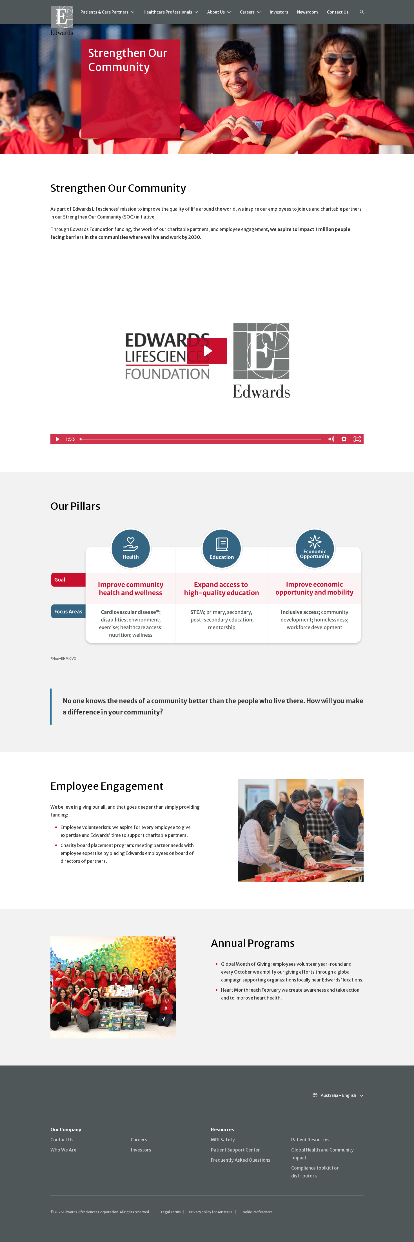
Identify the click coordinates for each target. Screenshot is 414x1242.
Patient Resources (310, 1139)
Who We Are (63, 1150)
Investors (279, 12)
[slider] (201, 439)
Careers (247, 12)
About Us (216, 12)
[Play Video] (56, 439)
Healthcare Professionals (168, 12)
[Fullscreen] (357, 439)
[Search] (362, 12)
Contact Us (337, 12)
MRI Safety (223, 1139)
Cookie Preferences (257, 1212)
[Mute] (330, 439)
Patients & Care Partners (104, 12)
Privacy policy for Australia (210, 1212)
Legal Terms (171, 1212)
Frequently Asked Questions (240, 1160)
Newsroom (307, 12)
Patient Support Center (235, 1150)
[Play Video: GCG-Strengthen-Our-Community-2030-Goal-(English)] (207, 351)
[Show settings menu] (343, 439)
